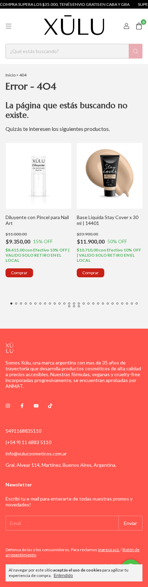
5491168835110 (23, 431)
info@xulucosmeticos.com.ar (36, 453)
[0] (138, 26)
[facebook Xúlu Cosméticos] (22, 406)
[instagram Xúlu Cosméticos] (8, 406)
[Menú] (9, 26)
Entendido (63, 575)
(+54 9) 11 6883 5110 (28, 442)
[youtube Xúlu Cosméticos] (36, 406)
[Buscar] (135, 51)
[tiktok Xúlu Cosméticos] (50, 406)
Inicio (10, 75)
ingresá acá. (109, 549)
